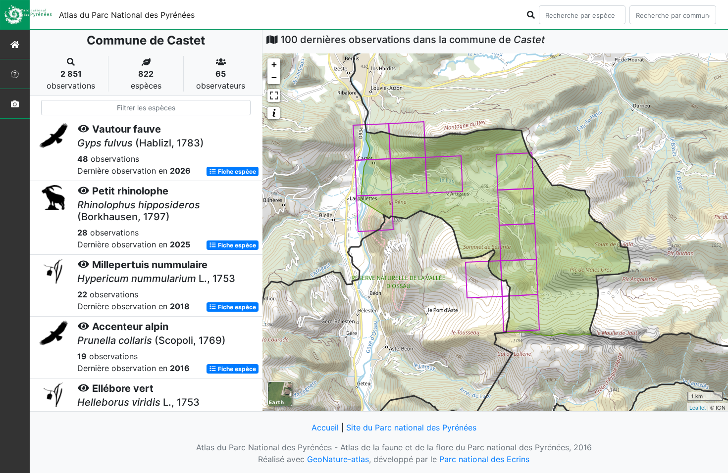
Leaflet (697, 407)
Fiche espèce (236, 171)
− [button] (274, 77)
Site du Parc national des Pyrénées (411, 427)
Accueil (325, 427)
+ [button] (274, 64)
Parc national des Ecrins (484, 459)
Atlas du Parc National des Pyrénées (127, 15)
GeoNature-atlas (338, 459)
